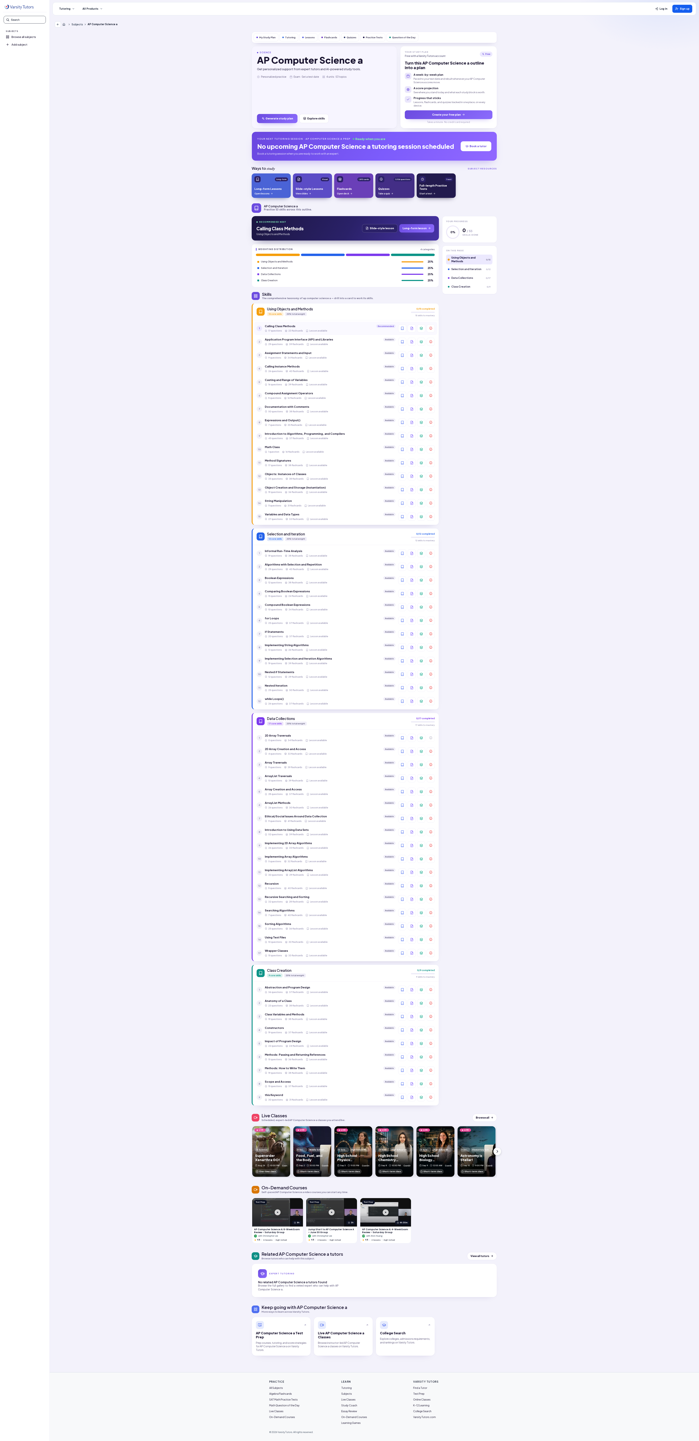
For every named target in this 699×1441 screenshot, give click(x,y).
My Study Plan (267, 37)
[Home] (64, 24)
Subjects (77, 24)
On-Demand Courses (282, 1417)
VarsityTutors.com (424, 1417)
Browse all (482, 1117)
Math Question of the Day (284, 1405)
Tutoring (64, 8)
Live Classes (276, 1411)
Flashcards (330, 37)
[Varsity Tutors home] (19, 7)
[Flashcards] (421, 328)
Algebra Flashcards (280, 1393)
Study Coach (349, 1405)
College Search (422, 1411)
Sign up (685, 8)
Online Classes (422, 1399)
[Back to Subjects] (58, 24)
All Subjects (276, 1387)
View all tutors (480, 1256)
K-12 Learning (421, 1405)
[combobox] (27, 20)
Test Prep (419, 1393)
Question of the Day (404, 37)
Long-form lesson (415, 228)
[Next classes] (497, 1151)
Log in (663, 8)
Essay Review (349, 1411)
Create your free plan (446, 114)
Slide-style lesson (382, 228)
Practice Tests (374, 37)
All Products (90, 8)
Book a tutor (478, 146)
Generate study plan (279, 118)
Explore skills (316, 118)
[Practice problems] (431, 328)
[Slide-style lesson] (412, 328)
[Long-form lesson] (402, 328)
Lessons (310, 37)
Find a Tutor (420, 1387)
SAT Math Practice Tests (283, 1399)
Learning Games (351, 1422)
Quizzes (351, 37)
